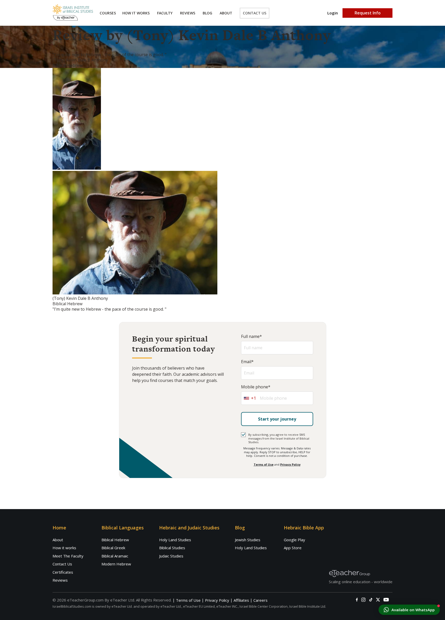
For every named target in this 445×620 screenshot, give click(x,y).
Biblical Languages (122, 528)
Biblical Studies (172, 547)
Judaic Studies (171, 555)
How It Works (136, 13)
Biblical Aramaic (114, 555)
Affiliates (241, 600)
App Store (293, 547)
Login (332, 13)
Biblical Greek (113, 547)
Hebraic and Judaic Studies (189, 528)
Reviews (187, 13)
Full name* (251, 336)
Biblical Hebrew (115, 539)
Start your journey (277, 419)
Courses (108, 13)
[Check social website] (357, 599)
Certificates (63, 572)
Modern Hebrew (116, 563)
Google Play (294, 539)
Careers (260, 600)
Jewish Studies (247, 539)
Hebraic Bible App (304, 528)
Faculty (165, 13)
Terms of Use (263, 464)
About (226, 13)
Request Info (368, 13)
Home (59, 528)
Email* (247, 361)
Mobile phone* (255, 387)
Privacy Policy (290, 464)
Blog (207, 13)
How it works (64, 547)
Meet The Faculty (68, 555)
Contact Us (254, 13)
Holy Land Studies (175, 539)
